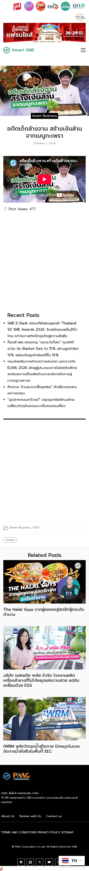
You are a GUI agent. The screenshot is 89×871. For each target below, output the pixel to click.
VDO (36, 527)
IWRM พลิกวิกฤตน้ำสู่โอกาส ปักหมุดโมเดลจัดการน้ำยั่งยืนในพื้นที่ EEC (41, 748)
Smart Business (44, 115)
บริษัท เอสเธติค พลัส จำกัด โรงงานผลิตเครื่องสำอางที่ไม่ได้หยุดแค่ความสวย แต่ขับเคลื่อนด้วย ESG (41, 680)
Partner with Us (30, 816)
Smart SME (23, 50)
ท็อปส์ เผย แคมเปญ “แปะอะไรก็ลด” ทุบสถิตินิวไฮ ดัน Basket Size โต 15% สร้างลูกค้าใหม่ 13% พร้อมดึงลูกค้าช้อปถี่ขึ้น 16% (43, 348)
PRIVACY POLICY (48, 832)
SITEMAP (67, 832)
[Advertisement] (44, 261)
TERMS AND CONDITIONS (18, 832)
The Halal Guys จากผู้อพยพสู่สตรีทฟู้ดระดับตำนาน (43, 611)
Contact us (54, 816)
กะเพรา (10, 540)
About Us (7, 816)
